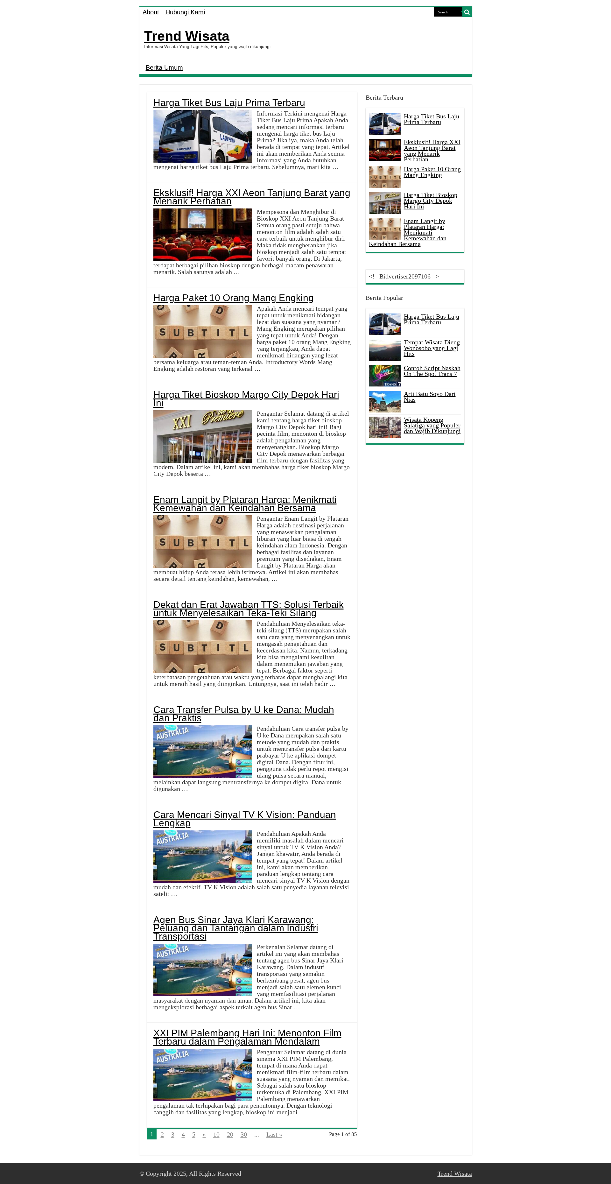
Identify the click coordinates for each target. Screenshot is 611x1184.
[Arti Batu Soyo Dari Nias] (385, 401)
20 (230, 1134)
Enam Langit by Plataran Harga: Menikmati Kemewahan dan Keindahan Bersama (245, 503)
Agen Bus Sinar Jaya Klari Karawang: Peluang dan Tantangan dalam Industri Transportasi (235, 927)
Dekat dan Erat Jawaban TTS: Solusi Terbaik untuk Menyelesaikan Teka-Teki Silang (248, 608)
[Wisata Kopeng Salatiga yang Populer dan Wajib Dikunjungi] (385, 427)
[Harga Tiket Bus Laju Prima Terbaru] (385, 324)
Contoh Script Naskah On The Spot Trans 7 (432, 370)
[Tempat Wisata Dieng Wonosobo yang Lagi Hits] (385, 350)
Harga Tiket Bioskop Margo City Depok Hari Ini (246, 398)
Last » (274, 1134)
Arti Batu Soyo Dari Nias (430, 396)
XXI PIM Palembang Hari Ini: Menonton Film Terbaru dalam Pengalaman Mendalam (247, 1037)
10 (216, 1134)
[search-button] (467, 12)
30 (244, 1134)
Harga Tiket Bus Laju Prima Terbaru (229, 102)
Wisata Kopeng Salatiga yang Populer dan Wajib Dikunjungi (432, 425)
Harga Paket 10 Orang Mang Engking (233, 297)
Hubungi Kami (185, 12)
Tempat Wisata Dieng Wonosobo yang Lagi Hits (432, 348)
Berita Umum (164, 67)
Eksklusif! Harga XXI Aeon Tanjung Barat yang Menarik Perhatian (251, 196)
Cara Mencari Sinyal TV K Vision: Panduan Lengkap (244, 818)
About (151, 12)
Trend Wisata (186, 36)
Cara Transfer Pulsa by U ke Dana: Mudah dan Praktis (243, 713)
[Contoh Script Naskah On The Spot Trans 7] (385, 376)
